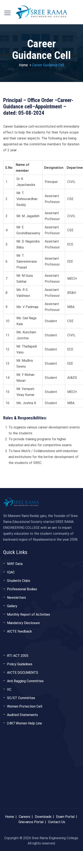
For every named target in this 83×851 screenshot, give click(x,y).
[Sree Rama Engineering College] (41, 12)
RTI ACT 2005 (17, 656)
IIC (9, 689)
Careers (24, 817)
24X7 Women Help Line (24, 723)
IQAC (11, 572)
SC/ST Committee (21, 698)
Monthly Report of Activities (28, 614)
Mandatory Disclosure (23, 623)
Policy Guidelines (19, 664)
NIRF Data (15, 564)
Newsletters (16, 598)
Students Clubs (18, 581)
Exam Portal (65, 817)
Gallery (12, 606)
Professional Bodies (22, 589)
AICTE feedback (19, 631)
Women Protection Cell (24, 706)
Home (23, 65)
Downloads (43, 817)
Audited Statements (22, 715)
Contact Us (56, 822)
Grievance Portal (31, 822)
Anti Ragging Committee (25, 681)
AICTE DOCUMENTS (22, 673)
